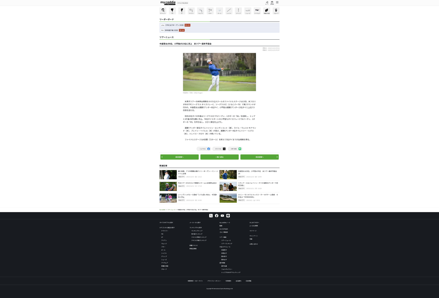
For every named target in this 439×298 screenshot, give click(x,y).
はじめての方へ (254, 222)
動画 (221, 226)
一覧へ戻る (219, 157)
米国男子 (224, 250)
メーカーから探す (195, 222)
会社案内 (238, 281)
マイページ (253, 231)
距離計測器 (164, 266)
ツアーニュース (226, 240)
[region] (219, 11)
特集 (251, 239)
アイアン (164, 240)
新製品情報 (193, 248)
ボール (163, 250)
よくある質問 (254, 226)
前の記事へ (179, 157)
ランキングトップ (196, 231)
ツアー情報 (223, 237)
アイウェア (164, 263)
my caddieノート (225, 222)
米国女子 (224, 253)
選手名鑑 (224, 266)
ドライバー (164, 231)
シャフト (164, 253)
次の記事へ (260, 157)
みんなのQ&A (224, 229)
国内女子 (224, 259)
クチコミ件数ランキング (198, 240)
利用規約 (228, 281)
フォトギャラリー (226, 269)
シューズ (164, 259)
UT (162, 237)
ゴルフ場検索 (224, 232)
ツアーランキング (226, 243)
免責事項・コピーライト (195, 281)
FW (162, 234)
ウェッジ (164, 243)
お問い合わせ (254, 244)
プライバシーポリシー (214, 281)
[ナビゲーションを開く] (277, 3)
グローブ (164, 269)
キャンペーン (254, 236)
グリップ (164, 256)
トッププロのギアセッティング (230, 272)
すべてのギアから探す (166, 222)
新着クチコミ (194, 245)
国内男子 (224, 256)
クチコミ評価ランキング (198, 237)
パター (163, 247)
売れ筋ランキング (196, 234)
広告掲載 (248, 281)
